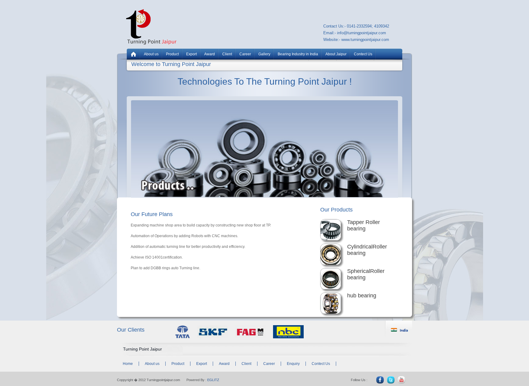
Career (245, 54)
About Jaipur (336, 54)
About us (151, 54)
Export (191, 54)
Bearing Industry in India (298, 54)
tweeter (389, 379)
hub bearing (361, 295)
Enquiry (293, 364)
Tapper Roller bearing (363, 225)
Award (209, 54)
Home (128, 364)
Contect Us (363, 54)
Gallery (264, 54)
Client (227, 54)
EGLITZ (213, 380)
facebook (379, 379)
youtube (399, 379)
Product (172, 54)
